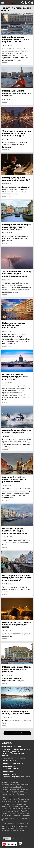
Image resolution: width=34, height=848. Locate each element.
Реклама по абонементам (12, 763)
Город (4, 63)
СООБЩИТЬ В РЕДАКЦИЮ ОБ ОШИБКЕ (16, 777)
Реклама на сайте (9, 761)
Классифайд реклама (11, 769)
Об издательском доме (11, 746)
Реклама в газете (18, 758)
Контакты (6, 758)
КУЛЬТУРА (6, 149)
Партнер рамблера (17, 838)
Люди (4, 547)
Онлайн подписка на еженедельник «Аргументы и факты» (13, 753)
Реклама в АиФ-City (9, 766)
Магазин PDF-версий (21, 749)
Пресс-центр (7, 749)
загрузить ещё (17, 733)
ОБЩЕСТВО (6, 196)
